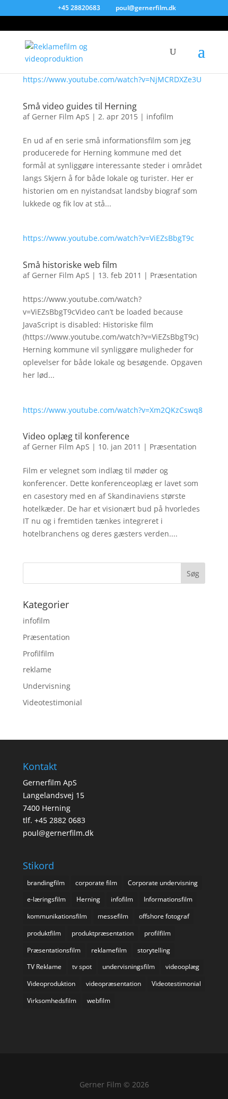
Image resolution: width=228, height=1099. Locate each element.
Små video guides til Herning (80, 106)
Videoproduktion (51, 983)
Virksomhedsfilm (51, 1000)
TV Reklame (44, 966)
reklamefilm (109, 950)
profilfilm (157, 933)
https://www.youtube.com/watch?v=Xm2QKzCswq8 (113, 410)
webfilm (98, 1000)
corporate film (96, 882)
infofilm (159, 116)
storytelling (153, 950)
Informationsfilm (168, 899)
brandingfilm (46, 882)
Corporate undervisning (163, 882)
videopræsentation (113, 983)
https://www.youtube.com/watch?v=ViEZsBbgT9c (108, 238)
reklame (37, 669)
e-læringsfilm (46, 899)
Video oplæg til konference (76, 436)
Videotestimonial (52, 702)
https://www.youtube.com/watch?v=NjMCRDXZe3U (112, 79)
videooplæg (182, 966)
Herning (88, 899)
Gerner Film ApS (61, 116)
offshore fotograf (164, 916)
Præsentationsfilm (54, 950)
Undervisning (47, 686)
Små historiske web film (70, 265)
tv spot (82, 966)
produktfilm (44, 933)
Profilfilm (38, 653)
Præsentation (173, 275)
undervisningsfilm (128, 966)
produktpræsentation (103, 933)
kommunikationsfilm (57, 916)
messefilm (113, 916)
